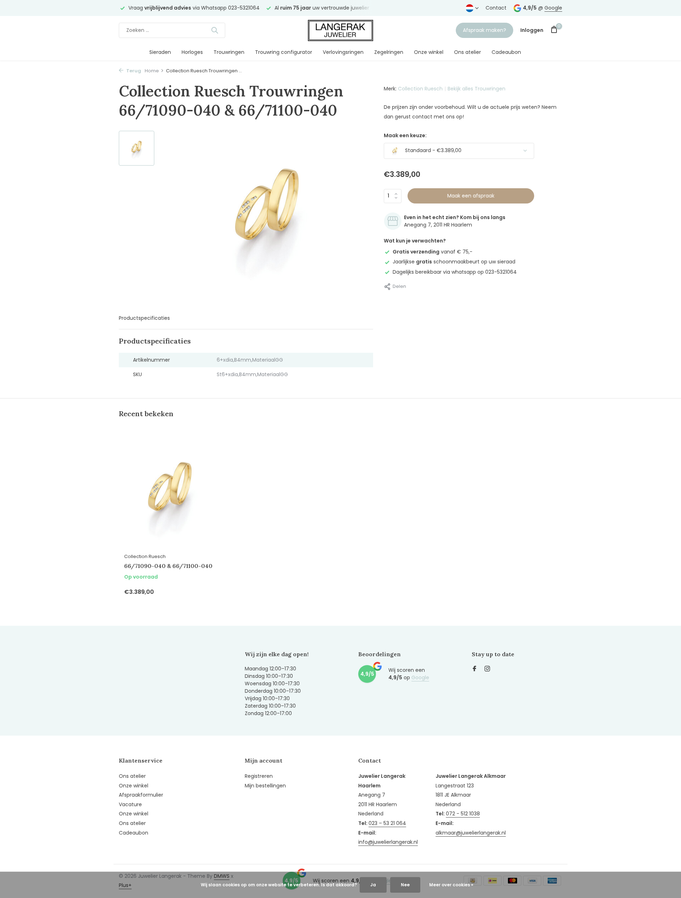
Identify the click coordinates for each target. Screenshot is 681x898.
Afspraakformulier (141, 794)
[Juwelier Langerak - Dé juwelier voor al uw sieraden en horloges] (340, 30)
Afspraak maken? (484, 30)
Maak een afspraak (470, 195)
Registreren (259, 776)
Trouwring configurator (283, 52)
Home (152, 70)
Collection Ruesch (420, 88)
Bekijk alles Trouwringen (476, 88)
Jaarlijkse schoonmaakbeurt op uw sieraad (454, 261)
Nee (405, 885)
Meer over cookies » (451, 885)
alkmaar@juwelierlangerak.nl (471, 832)
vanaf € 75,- (432, 251)
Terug (133, 70)
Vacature (130, 804)
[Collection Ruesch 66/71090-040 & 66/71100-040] (170, 492)
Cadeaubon (506, 52)
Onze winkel (428, 52)
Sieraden (160, 52)
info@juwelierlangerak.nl (388, 842)
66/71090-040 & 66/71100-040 (168, 565)
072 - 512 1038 (463, 813)
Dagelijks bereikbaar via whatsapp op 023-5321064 (455, 271)
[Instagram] (487, 669)
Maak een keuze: (405, 135)
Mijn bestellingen (265, 785)
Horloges (192, 52)
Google (553, 7)
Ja (373, 885)
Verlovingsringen (343, 52)
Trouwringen (229, 52)
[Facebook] (474, 669)
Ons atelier (467, 52)
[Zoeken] (214, 30)
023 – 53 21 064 (387, 823)
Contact (496, 7)
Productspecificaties (144, 318)
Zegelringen (388, 52)
